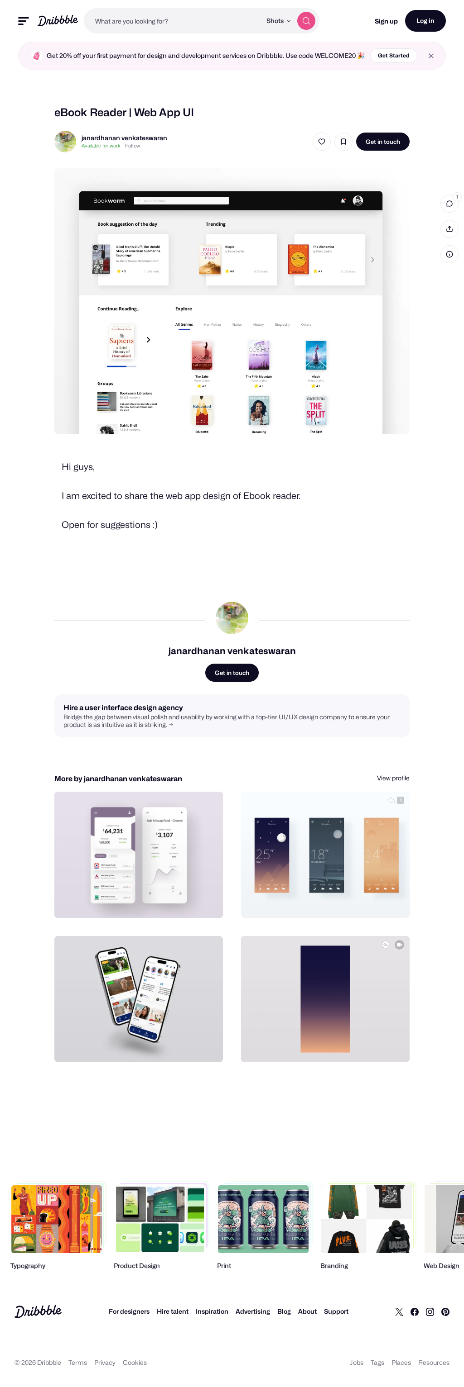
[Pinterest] (445, 1311)
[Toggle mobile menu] (23, 21)
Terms (77, 1362)
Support (336, 1311)
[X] (399, 1311)
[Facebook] (415, 1311)
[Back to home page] (58, 20)
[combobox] (172, 21)
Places (401, 1362)
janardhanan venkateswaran (124, 138)
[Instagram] (430, 1311)
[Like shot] (322, 142)
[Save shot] (343, 142)
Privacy (105, 1362)
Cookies (135, 1362)
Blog (284, 1311)
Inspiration (212, 1311)
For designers (129, 1311)
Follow (132, 145)
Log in (425, 20)
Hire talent (172, 1311)
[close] (431, 56)
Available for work (101, 145)
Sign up (386, 21)
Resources (434, 1362)
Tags (377, 1362)
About (307, 1311)
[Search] (306, 21)
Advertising (253, 1311)
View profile (393, 778)
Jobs (356, 1362)
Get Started (394, 55)
